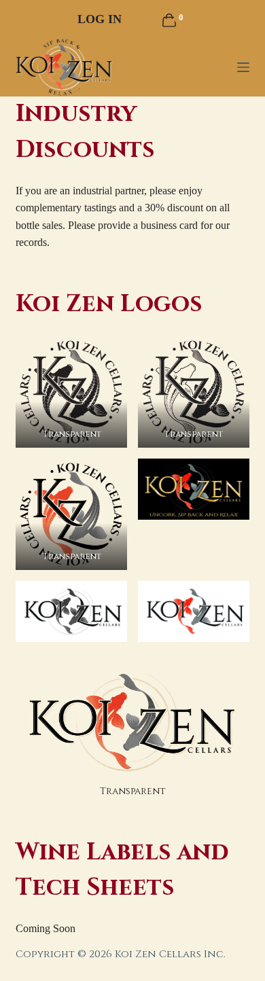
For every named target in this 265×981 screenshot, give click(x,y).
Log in (99, 19)
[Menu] (243, 67)
